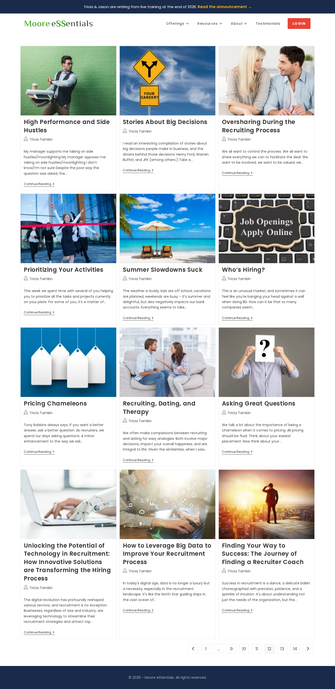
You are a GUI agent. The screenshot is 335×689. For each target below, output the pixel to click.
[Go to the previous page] (193, 649)
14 (295, 649)
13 (282, 649)
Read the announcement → (225, 6)
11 (257, 649)
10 (244, 649)
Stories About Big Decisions (165, 122)
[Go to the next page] (308, 649)
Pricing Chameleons (55, 403)
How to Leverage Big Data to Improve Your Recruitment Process (167, 553)
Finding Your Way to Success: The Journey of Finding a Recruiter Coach (263, 553)
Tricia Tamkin (40, 139)
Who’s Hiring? (243, 270)
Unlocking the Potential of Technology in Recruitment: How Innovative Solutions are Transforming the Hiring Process (67, 561)
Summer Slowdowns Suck (163, 270)
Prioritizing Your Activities (63, 270)
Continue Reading (39, 184)
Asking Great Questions (259, 403)
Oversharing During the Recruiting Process (258, 126)
